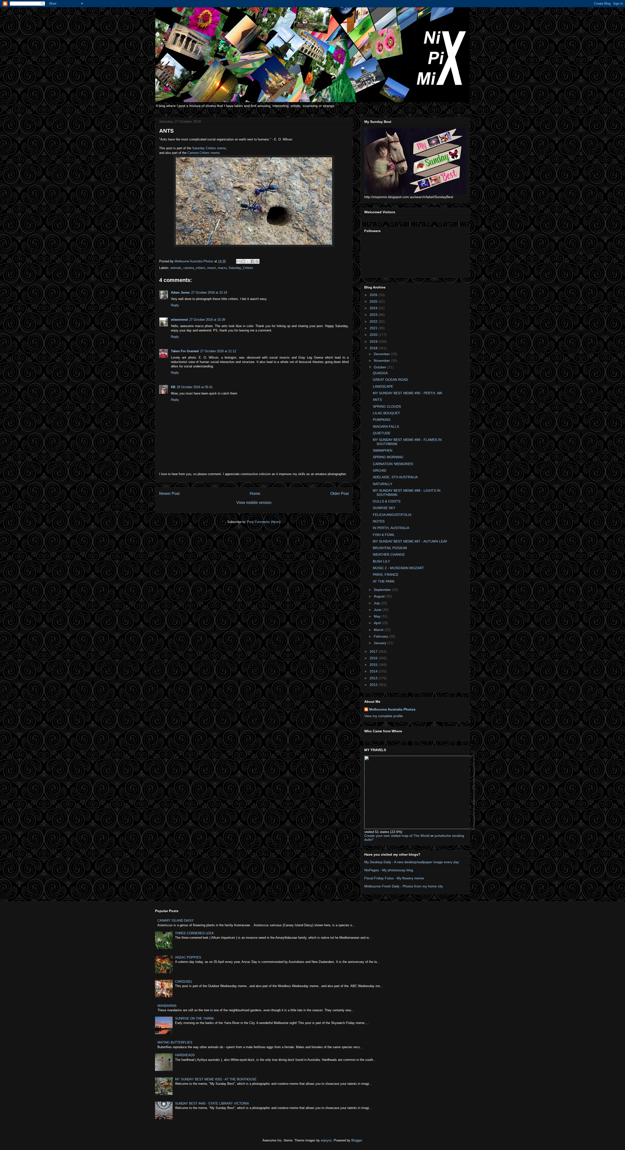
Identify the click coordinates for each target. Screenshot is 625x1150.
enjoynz (326, 1140)
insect (211, 268)
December (382, 354)
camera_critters (194, 268)
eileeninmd (179, 319)
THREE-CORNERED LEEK (194, 933)
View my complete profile (383, 716)
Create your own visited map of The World (396, 836)
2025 (374, 301)
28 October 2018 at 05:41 (195, 387)
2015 (374, 665)
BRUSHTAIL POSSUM (390, 548)
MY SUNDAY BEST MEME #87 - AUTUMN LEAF (410, 541)
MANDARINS (167, 1006)
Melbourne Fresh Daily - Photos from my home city (403, 886)
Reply (175, 305)
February (381, 636)
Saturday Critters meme (209, 148)
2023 (374, 315)
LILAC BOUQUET (386, 413)
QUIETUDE (381, 433)
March (379, 630)
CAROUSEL (183, 981)
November (382, 360)
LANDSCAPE (383, 386)
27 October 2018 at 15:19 (209, 292)
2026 (374, 295)
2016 (374, 658)
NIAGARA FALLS (386, 426)
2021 (374, 328)
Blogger (356, 1140)
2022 (374, 321)
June (378, 610)
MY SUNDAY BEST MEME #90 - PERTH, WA (407, 393)
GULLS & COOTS (386, 501)
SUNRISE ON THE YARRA (194, 1018)
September (383, 590)
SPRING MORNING (388, 457)
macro (222, 268)
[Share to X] (247, 261)
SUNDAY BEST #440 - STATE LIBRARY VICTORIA (212, 1103)
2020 (374, 335)
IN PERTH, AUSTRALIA (391, 528)
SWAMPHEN (382, 450)
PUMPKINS (381, 420)
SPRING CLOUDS (387, 406)
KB (173, 387)
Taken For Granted (185, 351)
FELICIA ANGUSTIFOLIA (392, 515)
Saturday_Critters (241, 268)
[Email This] (238, 261)
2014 (374, 671)
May (377, 616)
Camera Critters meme (203, 153)
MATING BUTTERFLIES (174, 1042)
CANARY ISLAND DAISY (175, 920)
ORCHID (379, 470)
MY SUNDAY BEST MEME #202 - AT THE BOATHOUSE (216, 1079)
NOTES (379, 521)
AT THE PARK (384, 581)
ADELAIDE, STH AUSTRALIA (395, 477)
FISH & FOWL (384, 535)
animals (175, 268)
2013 (374, 678)
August (379, 596)
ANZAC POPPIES (188, 957)
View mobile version (253, 502)
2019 (374, 341)
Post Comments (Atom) (264, 522)
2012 (374, 685)
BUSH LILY (381, 561)
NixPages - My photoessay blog (388, 870)
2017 (374, 651)
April (378, 623)
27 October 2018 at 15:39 (207, 319)
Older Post (339, 493)
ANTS (377, 400)
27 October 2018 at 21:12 (218, 351)
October (380, 367)
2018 (374, 348)
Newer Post (169, 493)
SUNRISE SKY (384, 508)
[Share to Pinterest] (257, 261)
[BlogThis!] (243, 261)
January (380, 643)
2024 (374, 308)
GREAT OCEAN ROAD (390, 380)
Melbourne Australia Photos (392, 709)
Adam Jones (180, 292)
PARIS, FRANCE (385, 574)
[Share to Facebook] (252, 261)
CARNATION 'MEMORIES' (393, 464)
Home (255, 493)
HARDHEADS (185, 1055)
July (377, 603)
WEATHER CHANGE (389, 554)
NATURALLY (382, 484)
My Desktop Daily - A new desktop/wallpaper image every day (411, 862)
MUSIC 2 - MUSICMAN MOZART (398, 568)
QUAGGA (380, 373)
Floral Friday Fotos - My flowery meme (394, 878)
